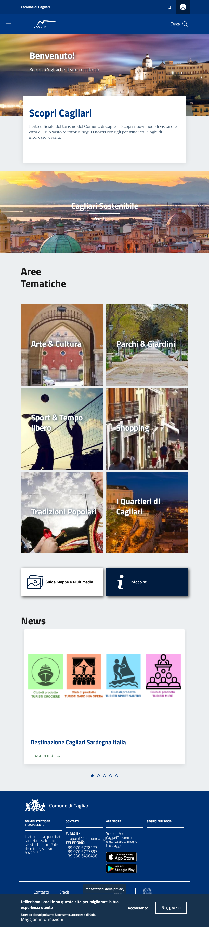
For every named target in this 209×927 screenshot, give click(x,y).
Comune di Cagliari (35, 7)
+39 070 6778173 (81, 847)
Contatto (41, 892)
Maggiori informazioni (42, 919)
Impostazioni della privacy (104, 888)
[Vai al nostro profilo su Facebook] (150, 834)
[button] (92, 775)
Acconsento (138, 908)
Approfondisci (104, 218)
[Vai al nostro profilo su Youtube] (177, 834)
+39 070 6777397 (81, 851)
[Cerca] (185, 24)
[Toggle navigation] (9, 23)
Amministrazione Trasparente (37, 823)
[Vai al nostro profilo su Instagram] (159, 834)
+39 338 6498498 (81, 856)
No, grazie (171, 908)
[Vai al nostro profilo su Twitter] (168, 834)
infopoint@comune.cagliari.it (90, 838)
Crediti (64, 892)
